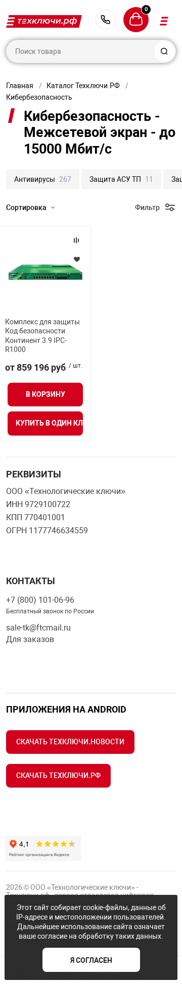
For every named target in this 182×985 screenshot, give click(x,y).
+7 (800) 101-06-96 (106, 20)
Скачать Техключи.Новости (70, 742)
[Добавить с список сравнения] (76, 240)
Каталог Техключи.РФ (83, 86)
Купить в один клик (49, 423)
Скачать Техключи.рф (58, 775)
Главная (19, 86)
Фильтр (147, 207)
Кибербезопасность (39, 97)
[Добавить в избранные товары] (76, 259)
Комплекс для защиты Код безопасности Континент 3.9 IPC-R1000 (42, 336)
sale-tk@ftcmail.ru (38, 627)
